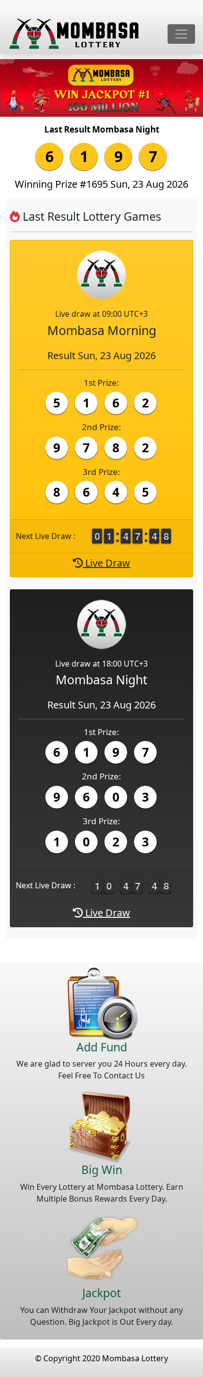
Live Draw (106, 563)
